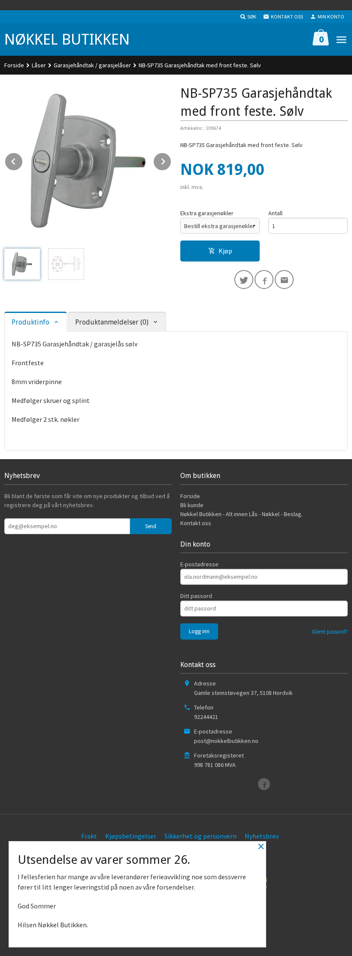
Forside (14, 65)
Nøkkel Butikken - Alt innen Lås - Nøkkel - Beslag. (241, 514)
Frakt (89, 836)
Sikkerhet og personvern (200, 836)
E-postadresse (199, 564)
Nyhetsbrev (262, 836)
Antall (275, 213)
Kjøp (225, 251)
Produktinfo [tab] (30, 322)
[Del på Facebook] (264, 279)
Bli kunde (191, 505)
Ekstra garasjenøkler (207, 213)
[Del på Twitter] (243, 279)
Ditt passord (196, 596)
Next (171, 160)
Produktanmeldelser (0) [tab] (112, 322)
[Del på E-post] (284, 279)
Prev (22, 160)
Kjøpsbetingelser (130, 836)
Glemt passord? (330, 631)
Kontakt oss (195, 523)
